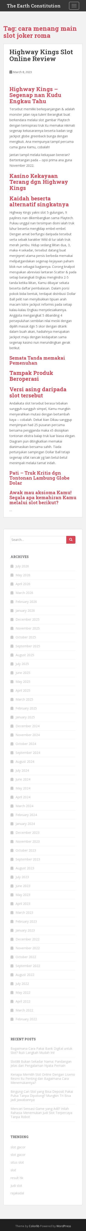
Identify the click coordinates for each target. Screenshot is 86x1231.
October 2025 (26, 637)
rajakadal (17, 1193)
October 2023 (26, 850)
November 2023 (28, 841)
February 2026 (26, 601)
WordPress (63, 1226)
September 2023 (28, 859)
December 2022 (27, 939)
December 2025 (27, 619)
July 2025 (22, 664)
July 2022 (22, 983)
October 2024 (26, 744)
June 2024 (23, 779)
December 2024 (27, 726)
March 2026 (24, 593)
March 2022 (24, 1010)
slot (13, 1170)
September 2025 (28, 646)
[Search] (70, 540)
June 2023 (23, 886)
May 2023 (23, 895)
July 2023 (22, 877)
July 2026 (22, 566)
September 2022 (28, 966)
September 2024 (28, 752)
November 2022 (28, 948)
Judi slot (16, 1185)
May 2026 (23, 575)
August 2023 (25, 868)
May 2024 (23, 788)
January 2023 (25, 930)
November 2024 (28, 735)
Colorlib (34, 1226)
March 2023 (24, 912)
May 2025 (23, 681)
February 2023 (26, 921)
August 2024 (25, 761)
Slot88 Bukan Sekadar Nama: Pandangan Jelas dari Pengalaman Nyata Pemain (41, 1063)
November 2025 (28, 628)
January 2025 (25, 717)
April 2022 (23, 1001)
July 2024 (22, 770)
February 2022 (26, 1019)
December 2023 (27, 832)
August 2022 (25, 975)
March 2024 (24, 806)
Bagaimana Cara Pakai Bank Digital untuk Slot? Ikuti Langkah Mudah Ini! (41, 1050)
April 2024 (23, 797)
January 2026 (25, 610)
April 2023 (23, 903)
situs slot (17, 1162)
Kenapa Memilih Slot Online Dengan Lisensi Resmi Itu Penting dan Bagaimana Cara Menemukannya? (43, 1078)
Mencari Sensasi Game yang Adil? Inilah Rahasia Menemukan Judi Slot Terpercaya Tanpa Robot (41, 1112)
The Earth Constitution (34, 6)
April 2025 (23, 690)
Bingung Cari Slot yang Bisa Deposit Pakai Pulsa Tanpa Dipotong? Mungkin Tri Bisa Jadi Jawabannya (42, 1095)
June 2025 (23, 673)
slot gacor (18, 1147)
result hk (17, 1178)
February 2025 (26, 708)
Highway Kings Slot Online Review (41, 55)
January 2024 (25, 824)
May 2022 (23, 992)
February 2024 (26, 815)
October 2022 (26, 957)
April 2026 (23, 584)
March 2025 (24, 699)
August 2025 (25, 655)
